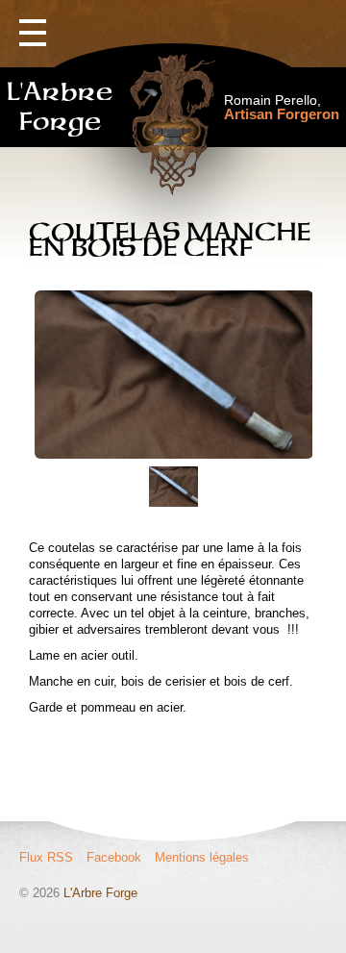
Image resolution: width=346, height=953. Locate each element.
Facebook (113, 857)
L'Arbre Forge (100, 893)
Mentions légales (202, 857)
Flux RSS (46, 857)
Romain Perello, (281, 107)
